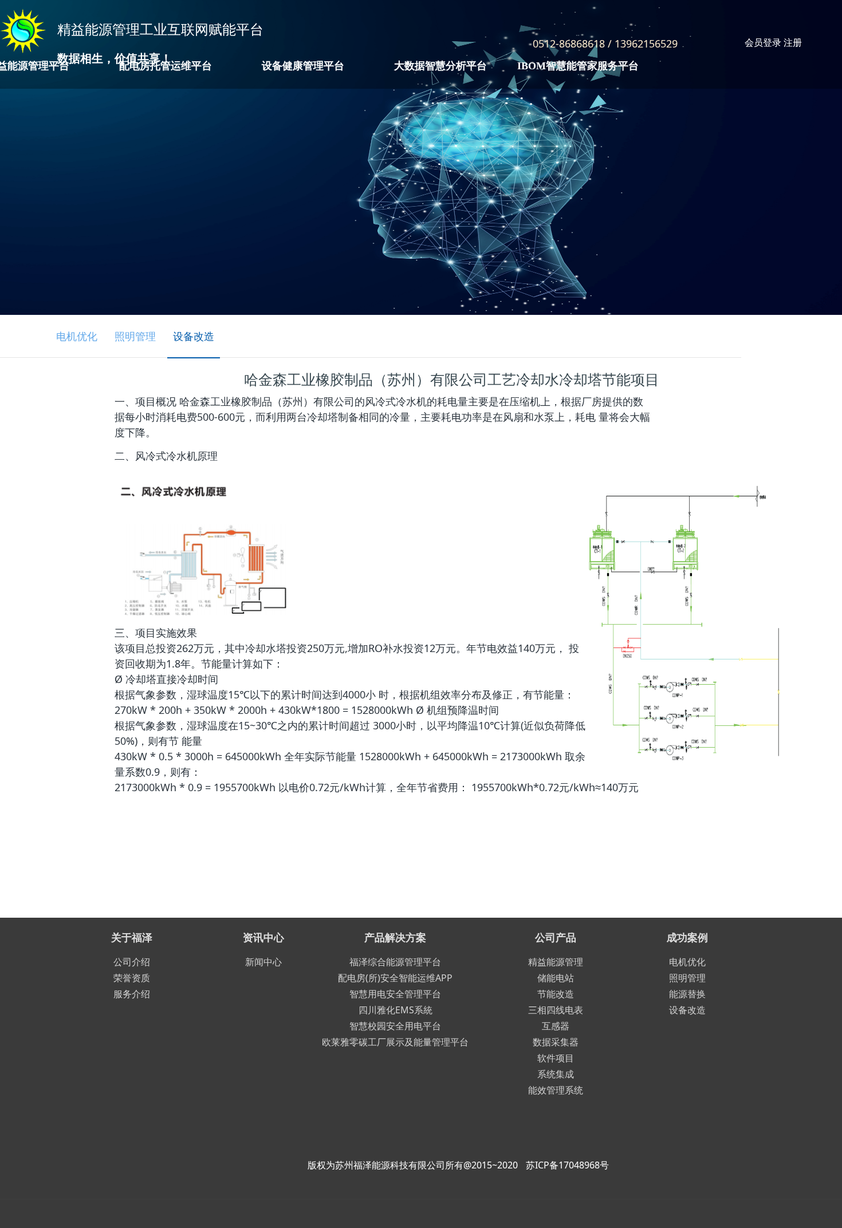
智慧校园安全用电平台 (395, 1026)
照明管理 (135, 336)
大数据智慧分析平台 (440, 66)
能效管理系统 (555, 1090)
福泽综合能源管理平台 (395, 961)
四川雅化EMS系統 (395, 1010)
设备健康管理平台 (303, 66)
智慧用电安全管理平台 (395, 994)
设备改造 (193, 336)
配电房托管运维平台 (165, 66)
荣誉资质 (131, 978)
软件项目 (555, 1058)
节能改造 (555, 994)
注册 (793, 42)
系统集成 (555, 1074)
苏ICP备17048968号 (567, 1165)
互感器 (555, 1026)
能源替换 (687, 994)
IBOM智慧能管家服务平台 (578, 66)
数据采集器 (556, 1042)
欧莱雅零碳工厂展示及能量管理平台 (395, 1042)
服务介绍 (131, 994)
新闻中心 (263, 961)
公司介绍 (131, 961)
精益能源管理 (555, 961)
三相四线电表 (555, 1010)
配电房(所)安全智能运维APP (395, 978)
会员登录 (763, 42)
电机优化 (76, 336)
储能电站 (555, 978)
